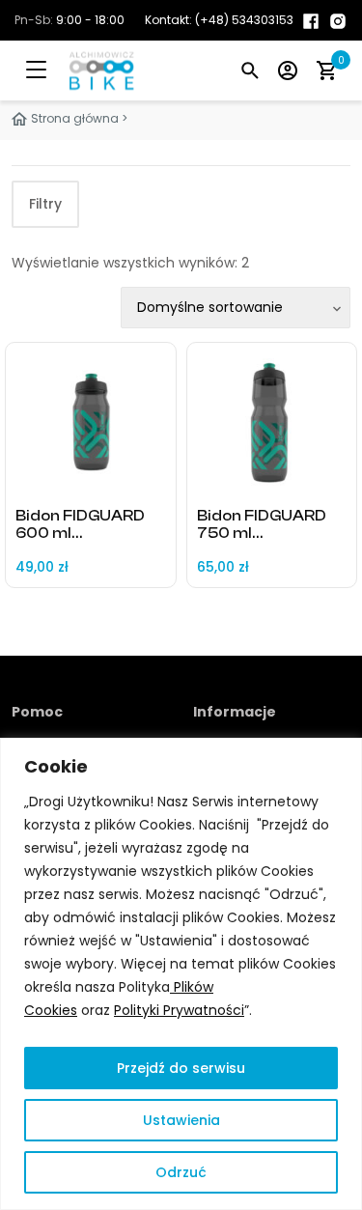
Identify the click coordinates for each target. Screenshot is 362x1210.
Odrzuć (181, 1172)
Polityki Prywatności (179, 1010)
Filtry (45, 203)
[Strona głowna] (82, 70)
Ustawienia (181, 1120)
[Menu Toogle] (50, 70)
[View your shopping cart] (326, 70)
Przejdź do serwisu (181, 1068)
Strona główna (75, 118)
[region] (181, 974)
